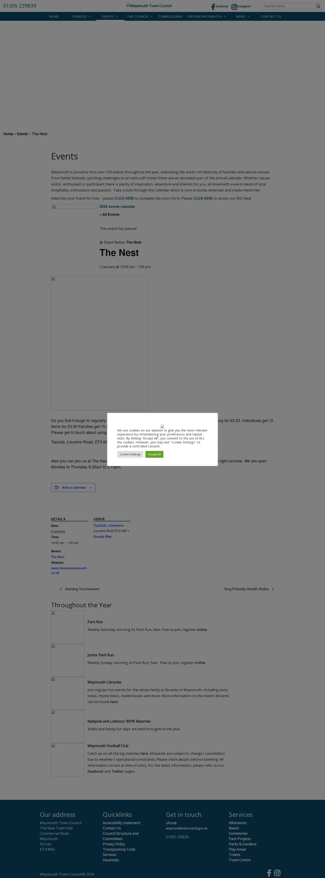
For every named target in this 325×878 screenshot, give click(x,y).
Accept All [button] (154, 454)
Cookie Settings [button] (130, 454)
